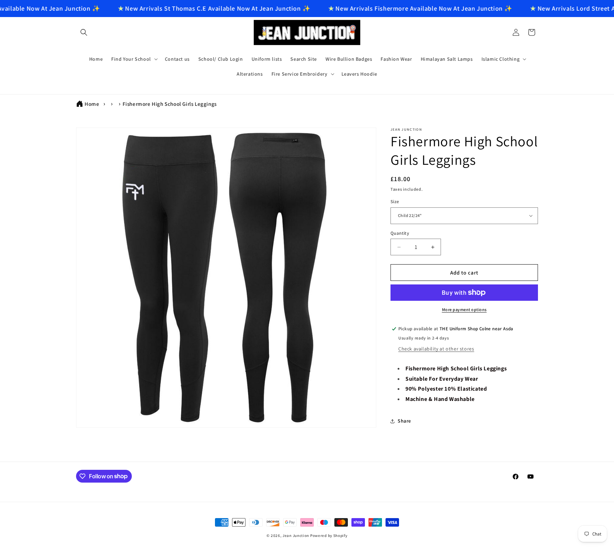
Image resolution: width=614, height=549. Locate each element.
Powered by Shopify (329, 535)
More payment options (464, 309)
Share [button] (404, 421)
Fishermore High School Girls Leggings (170, 103)
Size (395, 202)
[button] (84, 32)
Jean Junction (295, 535)
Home (92, 103)
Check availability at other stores (436, 349)
